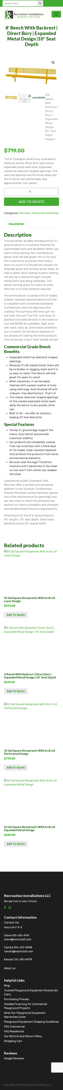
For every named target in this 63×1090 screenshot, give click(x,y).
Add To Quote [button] (16, 614)
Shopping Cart (13, 1041)
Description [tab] (16, 224)
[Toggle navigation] (56, 14)
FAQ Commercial (14, 1026)
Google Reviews (14, 1058)
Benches (24, 213)
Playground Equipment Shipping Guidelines (31, 1021)
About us (9, 968)
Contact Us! (11, 922)
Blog (7, 985)
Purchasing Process (16, 999)
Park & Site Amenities (45, 213)
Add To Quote (31, 202)
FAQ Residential (14, 1031)
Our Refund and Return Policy (23, 1036)
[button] (53, 63)
